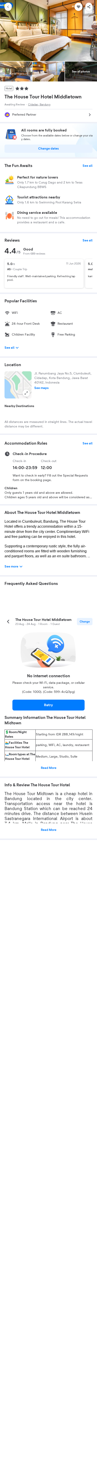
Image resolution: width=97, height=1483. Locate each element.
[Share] (88, 7)
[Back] (8, 7)
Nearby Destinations (19, 406)
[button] (18, 384)
